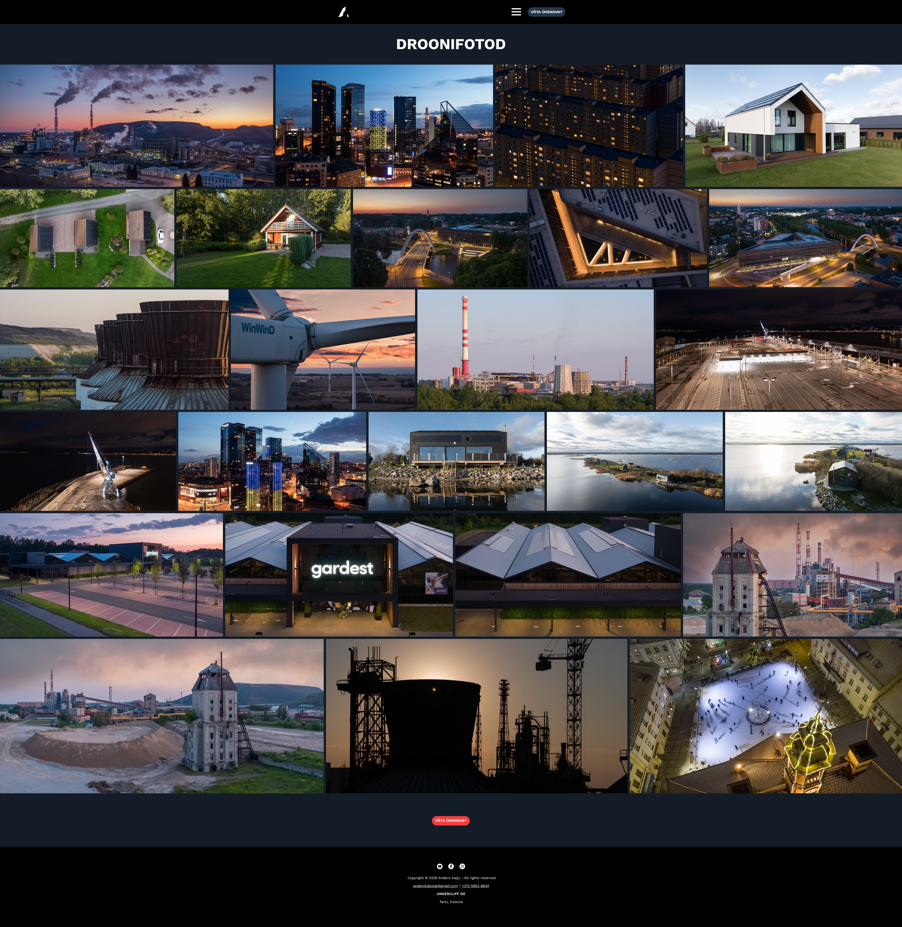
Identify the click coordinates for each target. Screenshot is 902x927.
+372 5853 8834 (475, 886)
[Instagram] (462, 866)
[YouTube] (440, 866)
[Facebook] (451, 866)
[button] (516, 12)
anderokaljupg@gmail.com (435, 886)
